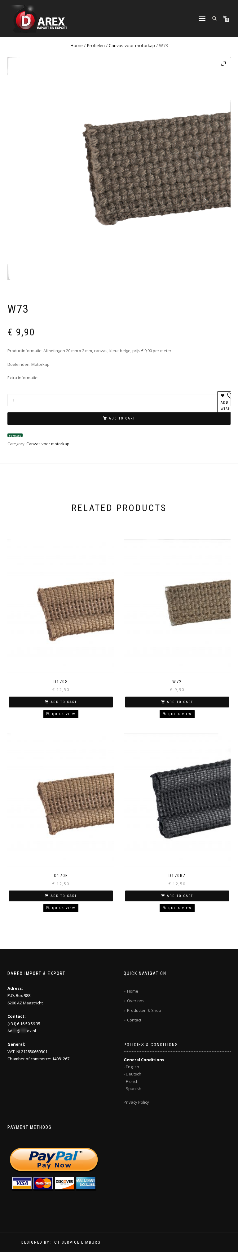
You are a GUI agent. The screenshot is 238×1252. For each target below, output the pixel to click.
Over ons (135, 1000)
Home (76, 45)
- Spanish (132, 1088)
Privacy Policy (136, 1102)
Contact (134, 1020)
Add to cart (122, 418)
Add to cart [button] (64, 702)
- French (131, 1081)
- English (131, 1067)
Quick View (63, 714)
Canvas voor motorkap (132, 45)
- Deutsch (132, 1074)
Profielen (96, 45)
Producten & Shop (144, 1010)
